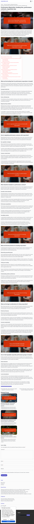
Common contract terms (5, 64)
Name (2, 461)
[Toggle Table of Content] (20, 57)
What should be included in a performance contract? (9, 65)
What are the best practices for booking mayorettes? (9, 69)
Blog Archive (3, 482)
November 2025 (3, 505)
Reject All (11, 519)
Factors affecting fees (5, 60)
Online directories (4, 77)
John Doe (6, 10)
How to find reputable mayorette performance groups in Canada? (11, 76)
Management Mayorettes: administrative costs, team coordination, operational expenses (8, 404)
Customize (5, 519)
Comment (3, 449)
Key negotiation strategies (5, 63)
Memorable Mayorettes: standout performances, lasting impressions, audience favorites (8, 436)
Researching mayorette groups (6, 70)
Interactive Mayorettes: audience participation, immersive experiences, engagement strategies (16, 493)
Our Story (2, 484)
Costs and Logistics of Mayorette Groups (6, 386)
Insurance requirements (5, 75)
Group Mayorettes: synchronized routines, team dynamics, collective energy (13, 490)
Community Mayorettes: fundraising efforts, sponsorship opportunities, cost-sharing (14, 491)
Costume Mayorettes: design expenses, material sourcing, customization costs (13, 492)
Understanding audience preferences (7, 72)
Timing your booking (5, 71)
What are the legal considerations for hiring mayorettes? (9, 73)
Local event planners (5, 78)
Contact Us (2, 483)
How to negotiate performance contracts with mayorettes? (10, 62)
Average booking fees (5, 59)
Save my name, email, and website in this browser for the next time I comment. (15, 472)
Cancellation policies (5, 68)
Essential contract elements (6, 66)
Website (2, 468)
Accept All (8, 521)
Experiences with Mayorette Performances (8, 499)
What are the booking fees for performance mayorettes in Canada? (11, 58)
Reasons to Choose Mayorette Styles (7, 500)
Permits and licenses (5, 74)
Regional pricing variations (5, 61)
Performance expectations (5, 67)
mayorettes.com (4, 1)
